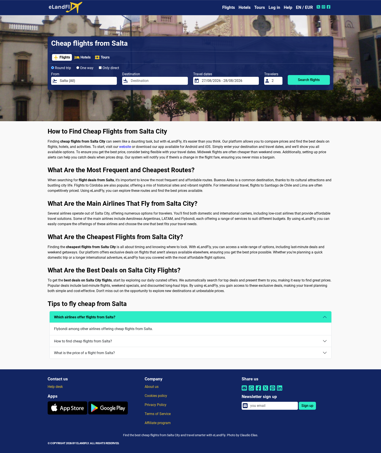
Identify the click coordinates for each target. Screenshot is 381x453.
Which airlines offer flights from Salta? (84, 317)
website (125, 147)
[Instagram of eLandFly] (324, 7)
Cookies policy (156, 396)
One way (86, 68)
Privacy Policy (155, 405)
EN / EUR (304, 7)
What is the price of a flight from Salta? (84, 353)
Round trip (62, 68)
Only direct (110, 68)
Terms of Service (158, 414)
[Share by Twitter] (265, 391)
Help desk (55, 387)
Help (288, 7)
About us (152, 387)
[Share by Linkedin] (279, 391)
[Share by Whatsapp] (251, 391)
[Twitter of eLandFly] (318, 7)
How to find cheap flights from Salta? (83, 341)
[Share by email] (244, 391)
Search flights (309, 80)
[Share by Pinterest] (272, 391)
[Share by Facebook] (258, 391)
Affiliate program (158, 423)
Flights (228, 7)
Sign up (307, 406)
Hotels (245, 7)
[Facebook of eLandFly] (329, 7)
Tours (259, 7)
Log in (274, 7)
